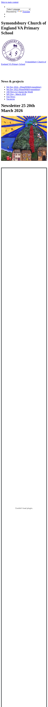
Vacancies (10, 99)
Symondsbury (23, 63)
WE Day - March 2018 (16, 94)
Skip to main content (9, 2)
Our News (10, 97)
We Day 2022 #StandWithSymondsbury (23, 89)
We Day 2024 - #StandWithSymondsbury (23, 87)
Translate (26, 12)
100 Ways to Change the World (19, 92)
